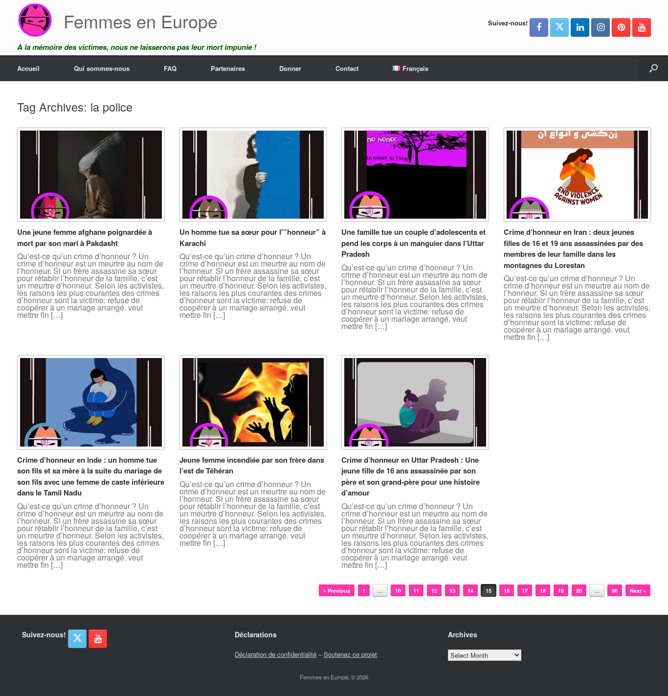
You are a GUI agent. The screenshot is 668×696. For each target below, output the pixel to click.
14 (470, 590)
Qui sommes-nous (102, 68)
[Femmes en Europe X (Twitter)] (559, 27)
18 (543, 590)
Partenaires (228, 68)
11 (416, 590)
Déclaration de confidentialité (275, 654)
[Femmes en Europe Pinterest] (621, 27)
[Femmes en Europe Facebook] (539, 27)
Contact (346, 68)
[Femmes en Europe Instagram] (600, 27)
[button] (653, 68)
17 (525, 590)
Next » (638, 590)
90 (615, 590)
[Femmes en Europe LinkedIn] (580, 27)
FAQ (170, 68)
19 (561, 590)
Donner (290, 68)
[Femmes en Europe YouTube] (641, 27)
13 (452, 590)
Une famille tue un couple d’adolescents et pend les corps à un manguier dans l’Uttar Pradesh (413, 242)
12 (434, 590)
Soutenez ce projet (350, 654)
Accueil (28, 68)
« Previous (336, 590)
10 (398, 590)
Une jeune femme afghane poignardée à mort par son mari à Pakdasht (84, 237)
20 (579, 590)
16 (507, 590)
